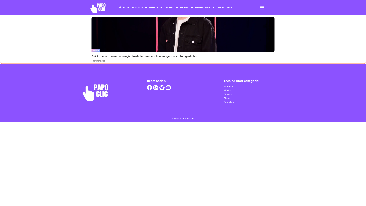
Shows (184, 7)
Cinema (169, 7)
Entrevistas (202, 7)
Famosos (137, 7)
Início (121, 7)
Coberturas (224, 7)
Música (153, 7)
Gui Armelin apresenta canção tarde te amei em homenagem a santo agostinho (144, 56)
